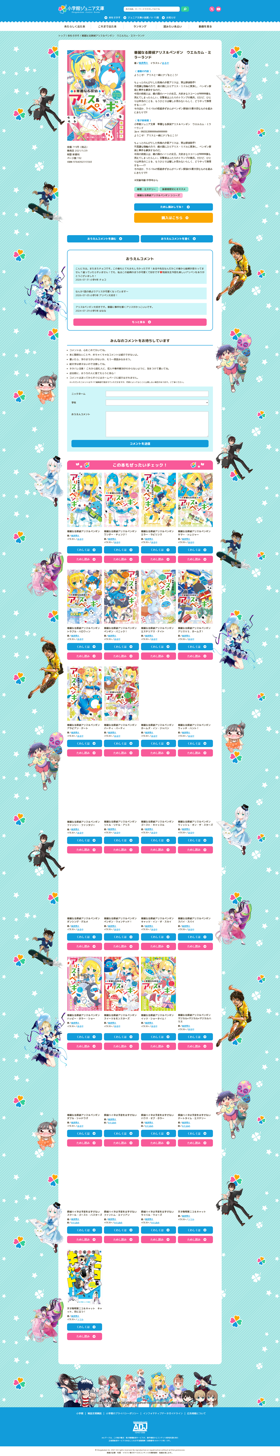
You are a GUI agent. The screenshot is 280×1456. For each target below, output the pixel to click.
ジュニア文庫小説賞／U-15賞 (143, 17)
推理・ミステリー (146, 189)
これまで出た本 (107, 26)
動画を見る (205, 26)
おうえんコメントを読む (101, 239)
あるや (165, 63)
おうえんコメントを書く (175, 239)
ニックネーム (78, 393)
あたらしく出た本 (74, 26)
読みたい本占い (172, 26)
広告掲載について (196, 1414)
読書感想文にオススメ (174, 189)
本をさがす (114, 17)
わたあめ (112, 1123)
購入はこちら (172, 217)
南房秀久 (143, 63)
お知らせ (171, 17)
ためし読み (83, 559)
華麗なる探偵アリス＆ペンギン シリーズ (158, 195)
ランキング (140, 26)
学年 (73, 402)
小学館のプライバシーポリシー (122, 1414)
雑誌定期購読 (95, 1414)
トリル (191, 1220)
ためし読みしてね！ (172, 207)
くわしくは (83, 549)
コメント (85, 424)
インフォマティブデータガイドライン (163, 1414)
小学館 (79, 1414)
